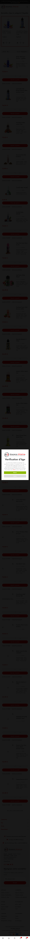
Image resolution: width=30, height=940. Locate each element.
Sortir (15, 476)
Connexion (14, 938)
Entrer (15, 472)
